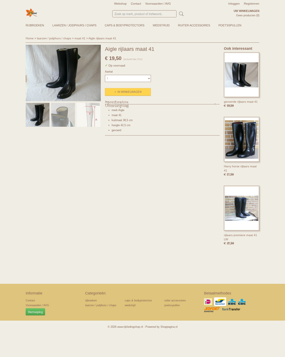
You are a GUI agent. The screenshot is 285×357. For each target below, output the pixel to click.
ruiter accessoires (194, 25)
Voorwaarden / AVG (158, 3)
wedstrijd (161, 25)
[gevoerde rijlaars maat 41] (241, 74)
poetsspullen (229, 25)
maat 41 (79, 38)
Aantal (109, 71)
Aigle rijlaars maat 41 (102, 38)
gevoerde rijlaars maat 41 (241, 101)
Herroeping (35, 312)
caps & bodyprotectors (124, 25)
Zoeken (180, 14)
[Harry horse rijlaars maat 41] (241, 139)
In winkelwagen (129, 91)
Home (30, 38)
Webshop (120, 3)
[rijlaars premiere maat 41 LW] (241, 208)
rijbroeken (35, 25)
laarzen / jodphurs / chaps (74, 25)
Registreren (251, 3)
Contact (136, 3)
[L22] (63, 73)
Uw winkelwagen (246, 11)
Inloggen (234, 3)
